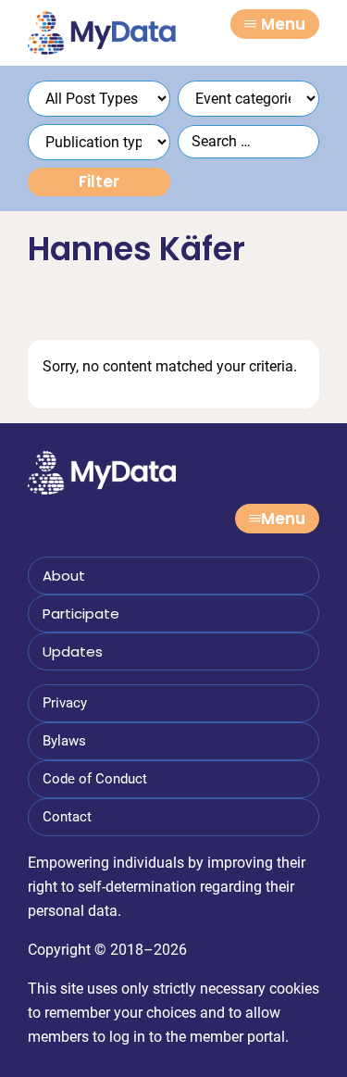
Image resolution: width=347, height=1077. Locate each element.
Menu (283, 24)
